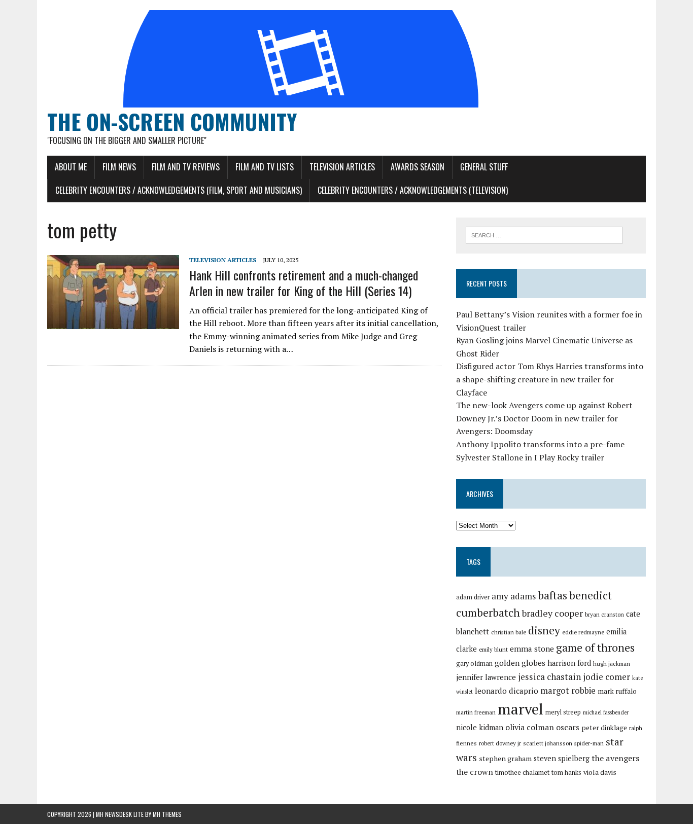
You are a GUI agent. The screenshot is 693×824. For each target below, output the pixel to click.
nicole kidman (479, 727)
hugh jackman (611, 663)
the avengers (615, 758)
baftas (552, 595)
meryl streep (563, 712)
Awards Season (417, 167)
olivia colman (529, 727)
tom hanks (566, 772)
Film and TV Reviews (186, 167)
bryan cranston (604, 614)
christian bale (508, 632)
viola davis (599, 772)
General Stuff (484, 167)
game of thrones (595, 647)
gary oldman (474, 663)
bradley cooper (552, 613)
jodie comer (606, 677)
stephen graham (505, 758)
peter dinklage (604, 727)
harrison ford (569, 663)
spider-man (589, 743)
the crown (474, 771)
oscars (567, 727)
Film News (119, 167)
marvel (520, 709)
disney (544, 630)
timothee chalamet (522, 772)
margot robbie (568, 690)
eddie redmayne (583, 632)
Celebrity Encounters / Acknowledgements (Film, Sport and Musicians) (178, 190)
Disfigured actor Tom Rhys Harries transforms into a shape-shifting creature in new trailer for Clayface (549, 379)
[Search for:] (544, 234)
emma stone (532, 648)
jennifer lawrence (486, 677)
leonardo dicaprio (506, 691)
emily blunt (493, 649)
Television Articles (342, 167)
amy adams (514, 596)
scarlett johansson (547, 743)
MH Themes (167, 814)
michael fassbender (606, 712)
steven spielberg (562, 758)
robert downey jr (500, 743)
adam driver (473, 597)
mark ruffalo (617, 691)
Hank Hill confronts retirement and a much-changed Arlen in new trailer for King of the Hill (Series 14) (303, 283)
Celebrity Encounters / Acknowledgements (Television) (413, 190)
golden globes (520, 663)
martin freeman (476, 712)
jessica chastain (549, 677)
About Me (71, 167)
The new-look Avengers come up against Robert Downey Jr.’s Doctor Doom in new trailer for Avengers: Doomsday (544, 418)
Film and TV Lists (264, 167)
